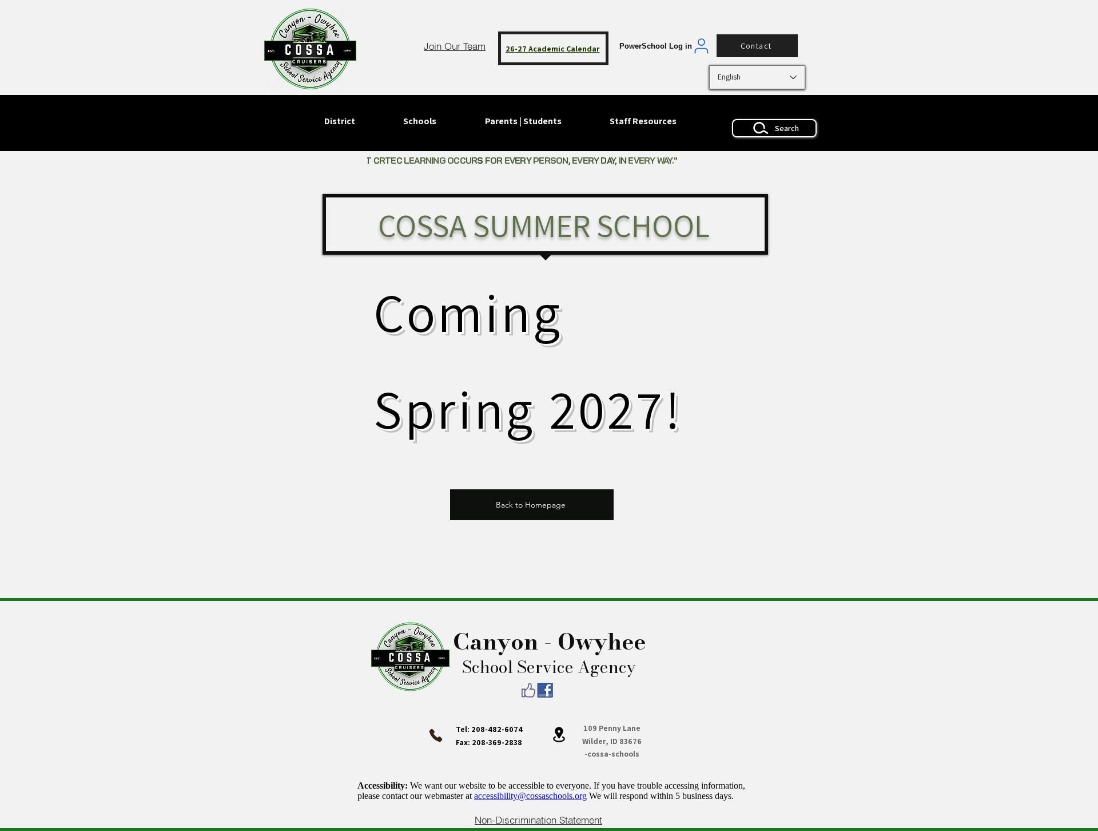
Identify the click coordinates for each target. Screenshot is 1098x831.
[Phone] (435, 735)
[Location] (559, 734)
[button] (420, 121)
